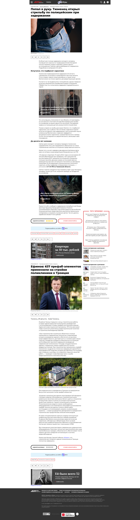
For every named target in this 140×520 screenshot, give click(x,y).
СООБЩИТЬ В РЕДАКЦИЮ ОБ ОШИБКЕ (80, 492)
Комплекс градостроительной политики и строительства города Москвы (59, 310)
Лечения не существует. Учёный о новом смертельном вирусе (98, 251)
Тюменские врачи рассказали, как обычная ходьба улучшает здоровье (96, 235)
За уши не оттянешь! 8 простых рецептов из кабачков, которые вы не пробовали (99, 279)
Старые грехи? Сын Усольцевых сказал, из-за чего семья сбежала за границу (99, 273)
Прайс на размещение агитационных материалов (72, 490)
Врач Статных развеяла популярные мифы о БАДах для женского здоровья (96, 241)
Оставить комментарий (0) (70, 220)
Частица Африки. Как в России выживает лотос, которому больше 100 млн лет (99, 284)
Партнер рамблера (55, 513)
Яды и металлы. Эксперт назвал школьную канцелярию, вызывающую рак (98, 257)
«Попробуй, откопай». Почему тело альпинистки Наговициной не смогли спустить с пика (99, 268)
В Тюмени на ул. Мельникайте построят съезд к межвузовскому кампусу (96, 228)
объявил (66, 437)
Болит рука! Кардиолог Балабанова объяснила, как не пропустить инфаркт (96, 216)
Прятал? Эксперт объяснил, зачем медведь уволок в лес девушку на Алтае (99, 289)
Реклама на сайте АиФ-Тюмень (49, 490)
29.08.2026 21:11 (34, 264)
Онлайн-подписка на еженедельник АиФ (52, 492)
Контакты (67, 492)
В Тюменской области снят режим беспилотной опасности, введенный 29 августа (96, 222)
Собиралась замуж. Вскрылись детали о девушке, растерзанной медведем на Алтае (98, 295)
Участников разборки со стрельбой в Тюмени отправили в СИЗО (56, 108)
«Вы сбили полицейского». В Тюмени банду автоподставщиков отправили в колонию (59, 194)
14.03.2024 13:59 (34, 6)
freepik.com (41, 53)
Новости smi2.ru (36, 259)
